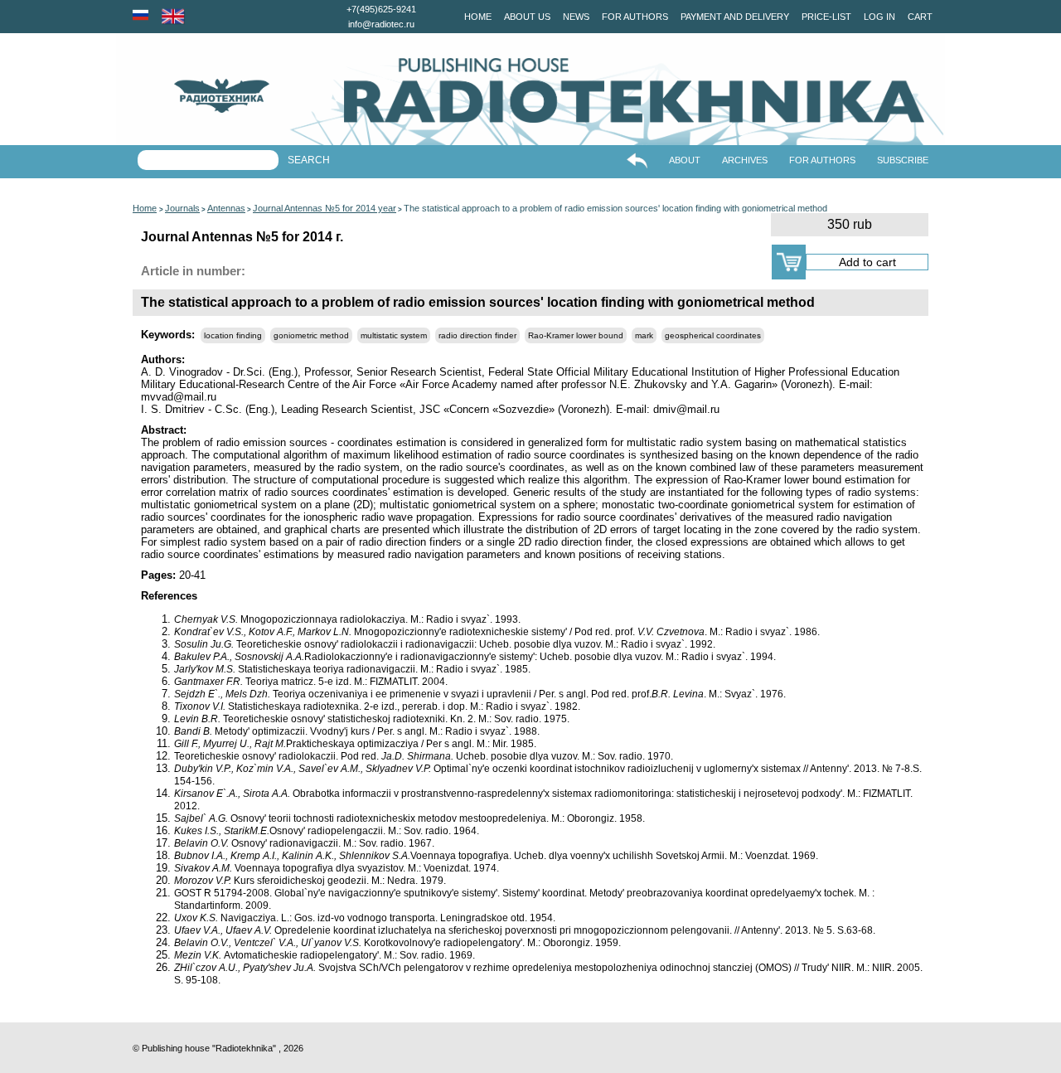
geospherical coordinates (713, 335)
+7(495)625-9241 (381, 9)
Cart (920, 17)
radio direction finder (477, 335)
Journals (182, 208)
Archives (745, 160)
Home (478, 17)
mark (644, 335)
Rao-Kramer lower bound (575, 335)
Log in (879, 17)
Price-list (826, 17)
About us (527, 17)
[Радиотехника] (192, 96)
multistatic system (394, 335)
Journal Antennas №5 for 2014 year (324, 208)
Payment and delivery (735, 17)
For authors (635, 17)
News (576, 17)
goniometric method (311, 335)
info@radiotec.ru (381, 24)
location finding (233, 335)
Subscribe (902, 160)
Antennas (226, 208)
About (684, 160)
